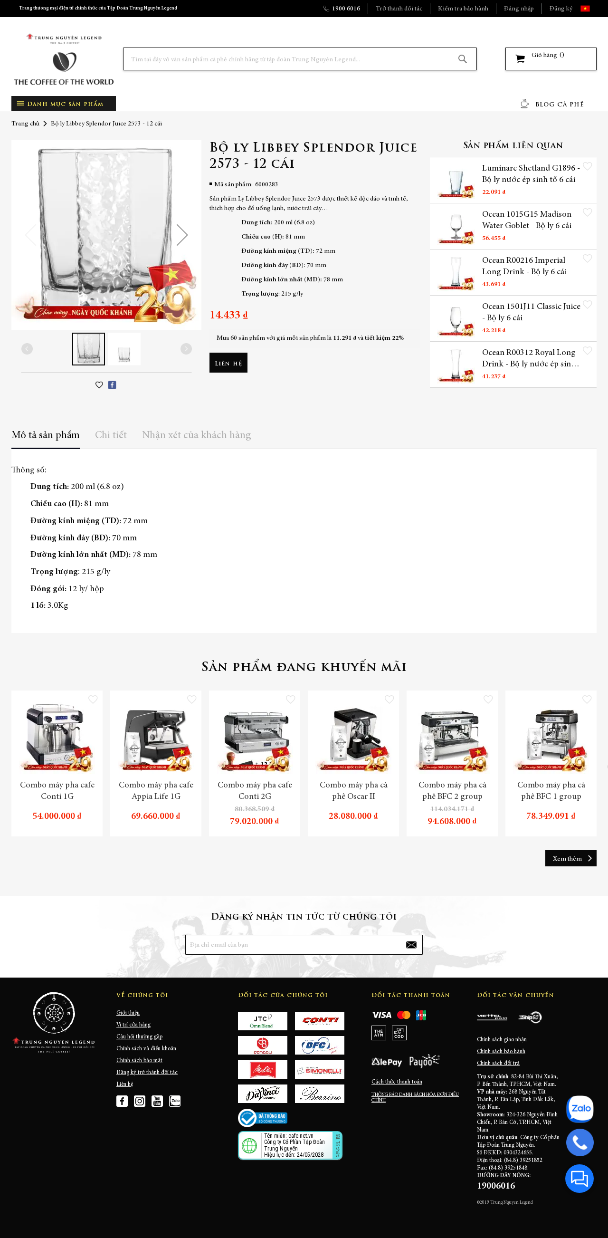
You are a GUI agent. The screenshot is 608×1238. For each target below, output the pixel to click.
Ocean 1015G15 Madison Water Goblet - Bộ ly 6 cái (526, 220)
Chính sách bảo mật (139, 1061)
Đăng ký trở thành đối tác (147, 1072)
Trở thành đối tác (399, 9)
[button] (593, 8)
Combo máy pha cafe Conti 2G (255, 791)
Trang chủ (25, 124)
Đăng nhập (519, 9)
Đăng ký (561, 9)
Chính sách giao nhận (502, 1040)
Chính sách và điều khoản (146, 1049)
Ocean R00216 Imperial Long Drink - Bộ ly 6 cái (524, 267)
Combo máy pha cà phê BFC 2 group (452, 791)
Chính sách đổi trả (498, 1063)
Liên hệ (124, 1084)
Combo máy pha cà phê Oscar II (354, 791)
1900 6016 (346, 9)
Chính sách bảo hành (501, 1052)
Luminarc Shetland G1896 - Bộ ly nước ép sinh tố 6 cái (531, 174)
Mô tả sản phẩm (45, 436)
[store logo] (63, 59)
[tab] (45, 439)
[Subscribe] (411, 945)
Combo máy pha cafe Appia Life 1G (156, 791)
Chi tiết (111, 436)
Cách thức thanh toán (396, 1082)
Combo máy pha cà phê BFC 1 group (551, 791)
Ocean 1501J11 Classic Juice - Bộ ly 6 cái (531, 313)
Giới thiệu (128, 1013)
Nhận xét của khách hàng (196, 436)
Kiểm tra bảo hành (463, 9)
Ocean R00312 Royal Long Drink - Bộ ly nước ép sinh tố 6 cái (529, 359)
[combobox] (300, 59)
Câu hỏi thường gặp (139, 1037)
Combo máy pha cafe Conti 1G (57, 791)
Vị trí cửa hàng (133, 1025)
